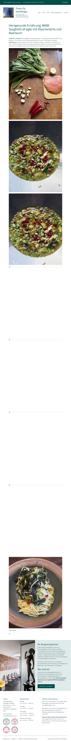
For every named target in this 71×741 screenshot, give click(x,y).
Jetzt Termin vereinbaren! (46, 686)
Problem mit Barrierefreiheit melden (27, 739)
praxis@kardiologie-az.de (9, 716)
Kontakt (66, 12)
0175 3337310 (40, 2)
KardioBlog (65, 2)
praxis (43, 705)
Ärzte (48, 12)
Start (39, 12)
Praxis (43, 12)
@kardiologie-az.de (50, 705)
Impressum (14, 739)
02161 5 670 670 (16, 2)
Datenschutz (6, 739)
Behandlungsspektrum (56, 12)
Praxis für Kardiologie (21, 10)
